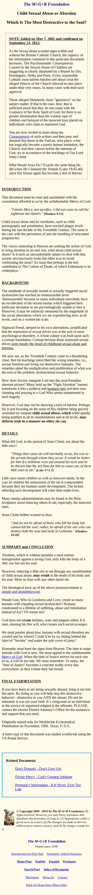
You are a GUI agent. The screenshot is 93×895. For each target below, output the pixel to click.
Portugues (69, 861)
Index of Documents (56, 869)
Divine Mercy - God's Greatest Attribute (43, 777)
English (40, 861)
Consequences (19, 136)
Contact (62, 877)
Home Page (24, 861)
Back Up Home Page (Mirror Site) (46, 885)
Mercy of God (12, 657)
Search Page (32, 869)
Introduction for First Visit (27, 853)
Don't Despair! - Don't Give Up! (38, 769)
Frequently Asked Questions (64, 853)
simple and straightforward (21, 592)
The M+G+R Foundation (47, 4)
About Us (48, 877)
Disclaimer (32, 877)
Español (54, 861)
